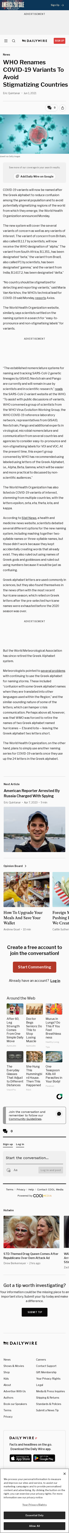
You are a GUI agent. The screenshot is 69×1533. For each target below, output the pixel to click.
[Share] (62, 107)
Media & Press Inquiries (50, 1391)
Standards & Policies (48, 1403)
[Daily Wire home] (34, 41)
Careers (41, 1359)
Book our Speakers (15, 1403)
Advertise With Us (14, 1391)
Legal (39, 1384)
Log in (55, 981)
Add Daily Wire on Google (37, 176)
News (7, 1359)
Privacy (8, 1416)
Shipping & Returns (47, 1397)
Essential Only (34, 1515)
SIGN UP (59, 40)
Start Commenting (34, 967)
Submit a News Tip (47, 1410)
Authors (8, 1397)
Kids (6, 1378)
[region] (34, 1501)
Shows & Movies (13, 1365)
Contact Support (46, 1365)
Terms (7, 1410)
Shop (6, 1372)
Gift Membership (46, 1372)
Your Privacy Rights (48, 1378)
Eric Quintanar (11, 93)
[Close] (65, 1474)
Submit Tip (35, 1312)
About (7, 1384)
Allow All (34, 1525)
